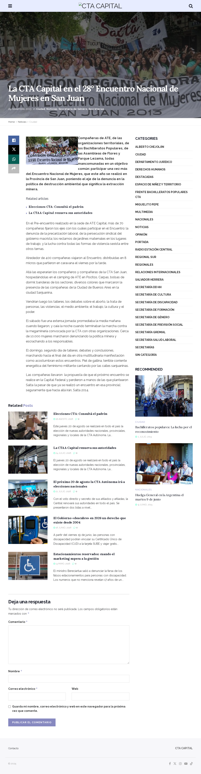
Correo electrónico (23, 689)
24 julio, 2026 (63, 453)
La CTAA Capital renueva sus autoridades (60, 213)
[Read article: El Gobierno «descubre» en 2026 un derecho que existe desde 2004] (28, 530)
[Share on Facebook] (13, 140)
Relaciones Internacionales (157, 272)
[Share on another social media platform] (13, 168)
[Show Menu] (10, 6)
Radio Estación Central (154, 249)
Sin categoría (146, 354)
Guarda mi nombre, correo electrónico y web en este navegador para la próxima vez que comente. (68, 708)
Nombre (15, 671)
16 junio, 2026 (63, 527)
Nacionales (144, 219)
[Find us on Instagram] (180, 763)
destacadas (144, 176)
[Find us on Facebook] (170, 763)
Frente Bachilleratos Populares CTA (161, 194)
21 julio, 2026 (63, 491)
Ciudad (40, 108)
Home (11, 121)
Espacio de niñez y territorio (158, 184)
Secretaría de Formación (154, 309)
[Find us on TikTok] (191, 764)
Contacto (13, 748)
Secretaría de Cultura (153, 294)
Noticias (51, 108)
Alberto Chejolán (149, 146)
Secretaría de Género (72, 108)
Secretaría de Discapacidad (156, 302)
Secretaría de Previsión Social (159, 324)
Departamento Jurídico (153, 162)
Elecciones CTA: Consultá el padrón (56, 207)
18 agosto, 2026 (64, 419)
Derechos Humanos (150, 169)
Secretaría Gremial (150, 332)
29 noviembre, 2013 (19, 108)
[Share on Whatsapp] (13, 159)
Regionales (144, 264)
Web (75, 688)
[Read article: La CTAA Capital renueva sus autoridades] (28, 460)
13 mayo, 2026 (62, 563)
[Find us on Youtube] (185, 763)
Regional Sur (145, 257)
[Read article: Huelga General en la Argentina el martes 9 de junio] (164, 464)
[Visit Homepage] (100, 6)
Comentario (18, 622)
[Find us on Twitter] (174, 763)
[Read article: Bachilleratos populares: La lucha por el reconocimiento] (164, 396)
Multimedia (144, 212)
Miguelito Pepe (147, 204)
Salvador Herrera (149, 279)
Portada (141, 242)
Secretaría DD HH (148, 287)
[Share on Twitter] (13, 149)
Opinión (141, 234)
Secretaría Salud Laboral (155, 339)
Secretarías (96, 108)
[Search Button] (191, 6)
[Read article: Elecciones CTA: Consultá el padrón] (28, 426)
